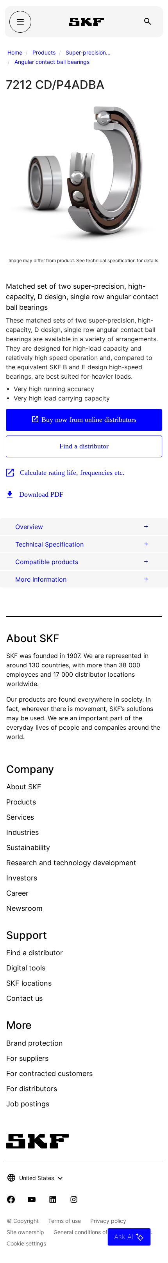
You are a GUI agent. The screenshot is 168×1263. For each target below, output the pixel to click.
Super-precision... (88, 52)
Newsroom (24, 908)
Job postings (27, 1104)
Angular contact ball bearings (51, 61)
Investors (21, 878)
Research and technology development (71, 863)
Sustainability (28, 847)
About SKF (23, 787)
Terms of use (64, 1220)
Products (43, 52)
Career (17, 893)
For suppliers (27, 1058)
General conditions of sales (88, 1232)
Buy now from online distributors (88, 419)
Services (20, 817)
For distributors (31, 1089)
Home (14, 52)
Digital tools (25, 968)
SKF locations (29, 983)
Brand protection (34, 1043)
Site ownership (25, 1232)
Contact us (24, 998)
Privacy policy (108, 1220)
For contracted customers (49, 1073)
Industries (22, 832)
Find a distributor (84, 446)
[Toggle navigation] (20, 21)
